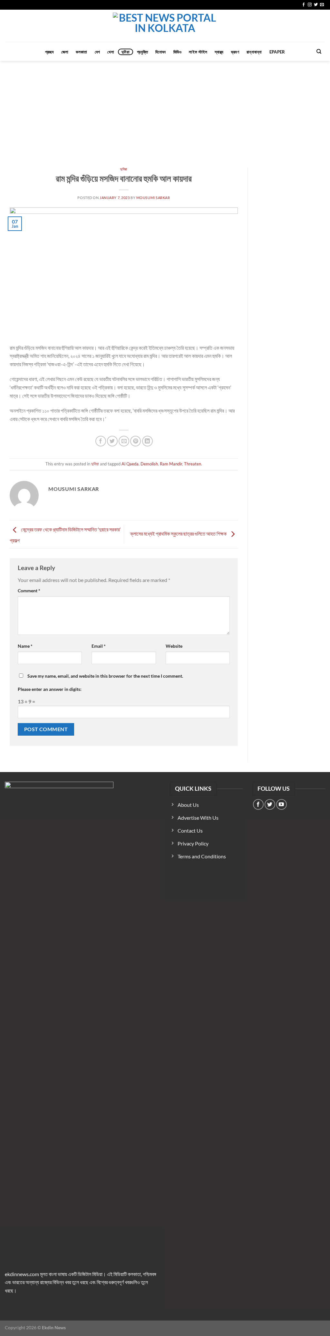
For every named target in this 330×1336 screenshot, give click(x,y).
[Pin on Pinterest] (135, 441)
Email (99, 646)
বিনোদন (160, 51)
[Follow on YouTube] (281, 804)
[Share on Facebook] (100, 441)
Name (25, 646)
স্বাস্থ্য (219, 51)
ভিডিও (177, 51)
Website (174, 646)
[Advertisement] (165, 109)
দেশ (97, 51)
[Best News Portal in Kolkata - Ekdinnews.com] (165, 26)
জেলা (65, 51)
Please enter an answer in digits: (50, 689)
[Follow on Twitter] (316, 5)
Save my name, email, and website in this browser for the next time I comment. (105, 676)
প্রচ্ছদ (49, 51)
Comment (29, 590)
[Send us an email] (322, 5)
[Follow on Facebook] (304, 5)
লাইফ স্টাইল (198, 51)
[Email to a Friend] (124, 441)
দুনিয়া (125, 51)
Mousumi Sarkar (153, 198)
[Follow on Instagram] (310, 5)
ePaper (277, 51)
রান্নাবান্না (254, 51)
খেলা (110, 51)
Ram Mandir (171, 463)
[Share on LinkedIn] (147, 441)
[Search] (319, 51)
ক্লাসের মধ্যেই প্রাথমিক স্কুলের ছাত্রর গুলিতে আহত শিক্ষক (179, 533)
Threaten (192, 463)
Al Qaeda (130, 463)
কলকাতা (81, 51)
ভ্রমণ (235, 51)
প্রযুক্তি (142, 51)
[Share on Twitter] (112, 441)
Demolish (149, 463)
